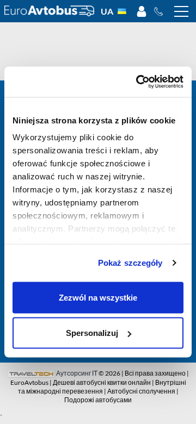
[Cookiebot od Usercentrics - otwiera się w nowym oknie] (138, 82)
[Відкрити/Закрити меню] (181, 11)
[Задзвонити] (161, 11)
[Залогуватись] (141, 11)
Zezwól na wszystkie (98, 297)
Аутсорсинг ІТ (76, 373)
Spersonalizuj (92, 333)
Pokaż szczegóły (130, 262)
